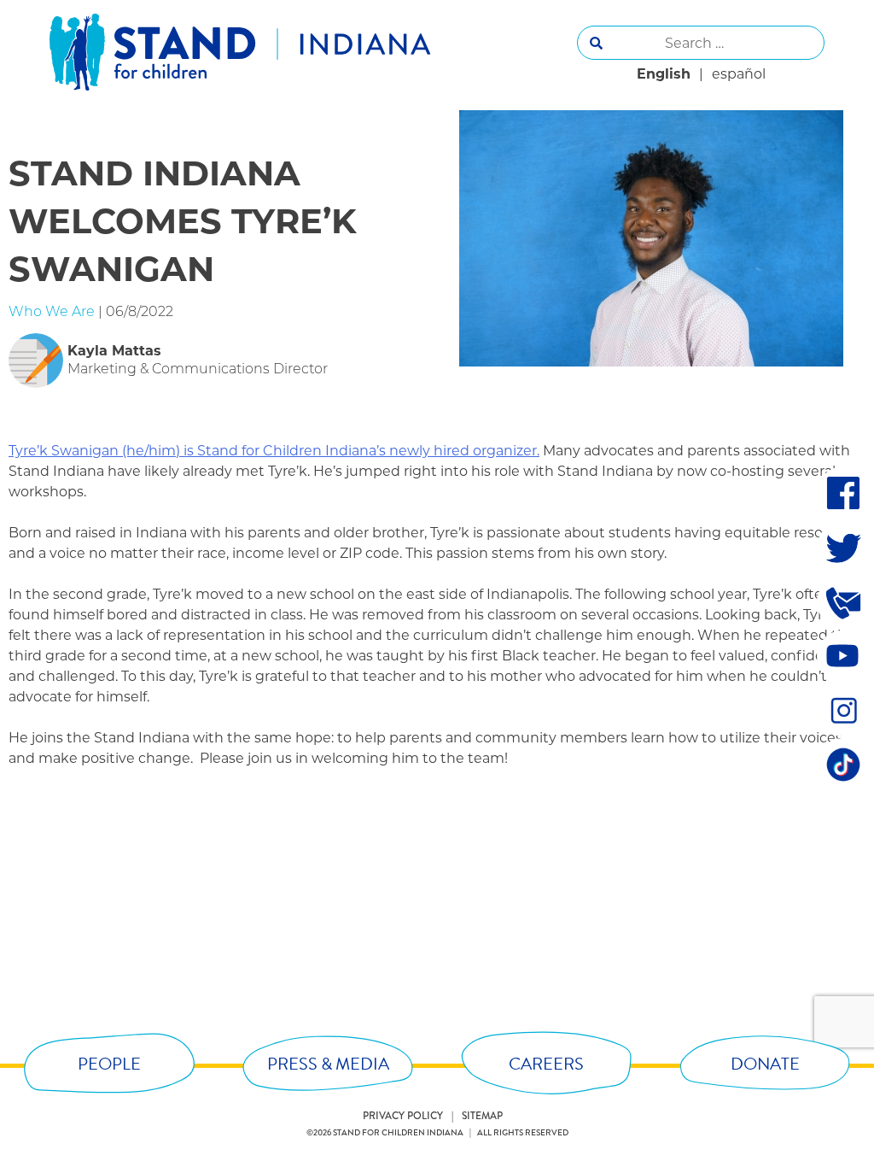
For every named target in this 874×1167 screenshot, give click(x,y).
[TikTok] (843, 764)
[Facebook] (843, 492)
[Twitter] (843, 547)
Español (739, 74)
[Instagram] (843, 709)
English (663, 74)
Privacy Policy (403, 1115)
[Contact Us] (843, 602)
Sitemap (482, 1115)
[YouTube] (843, 656)
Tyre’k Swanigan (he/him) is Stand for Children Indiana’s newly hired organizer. (274, 451)
